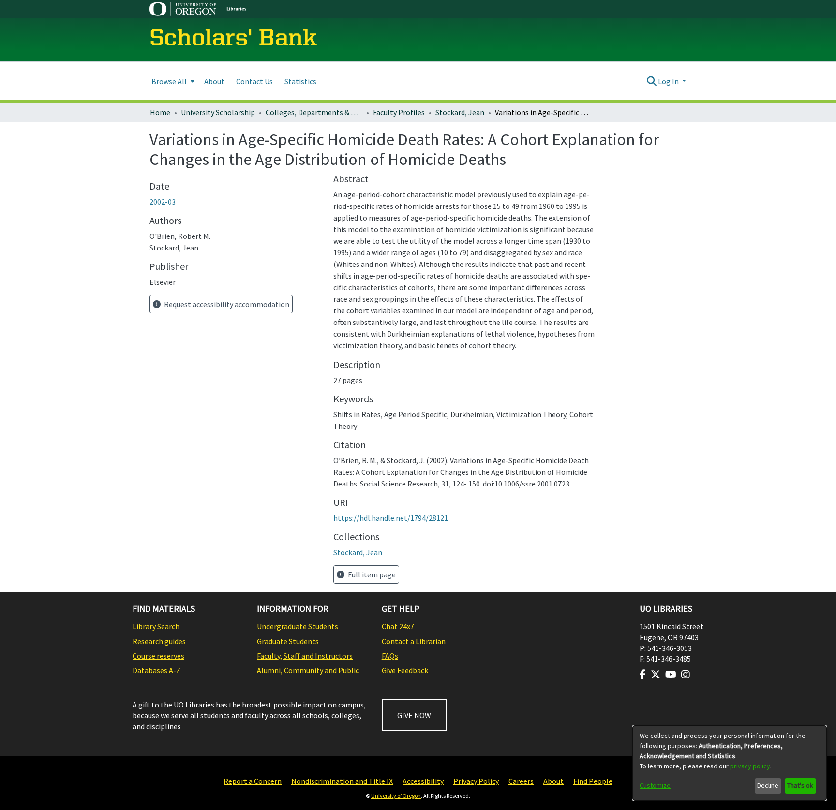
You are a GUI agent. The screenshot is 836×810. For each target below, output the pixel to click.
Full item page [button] (371, 574)
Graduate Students (288, 641)
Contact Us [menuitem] (254, 81)
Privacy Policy (476, 781)
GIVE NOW (414, 715)
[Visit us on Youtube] (670, 674)
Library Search (156, 626)
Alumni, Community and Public (308, 670)
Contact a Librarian (414, 641)
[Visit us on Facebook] (643, 674)
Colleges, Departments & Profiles (314, 112)
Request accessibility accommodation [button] (226, 304)
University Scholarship (218, 112)
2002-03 (162, 201)
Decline (767, 785)
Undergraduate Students (297, 626)
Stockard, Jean (459, 112)
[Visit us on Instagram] (685, 674)
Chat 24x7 (398, 626)
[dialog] (729, 763)
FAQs (390, 656)
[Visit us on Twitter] (655, 674)
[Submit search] (651, 81)
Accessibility (423, 781)
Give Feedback (405, 670)
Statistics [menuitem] (300, 81)
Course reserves (158, 656)
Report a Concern (253, 781)
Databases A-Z (156, 670)
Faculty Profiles (399, 112)
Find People (592, 781)
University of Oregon (396, 795)
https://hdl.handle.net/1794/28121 (390, 518)
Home (160, 112)
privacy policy (750, 766)
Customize (655, 785)
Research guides (159, 641)
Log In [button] (669, 81)
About (553, 781)
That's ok (800, 785)
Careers (521, 781)
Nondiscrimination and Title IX (342, 781)
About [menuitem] (214, 81)
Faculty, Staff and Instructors (305, 656)
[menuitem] (171, 81)
